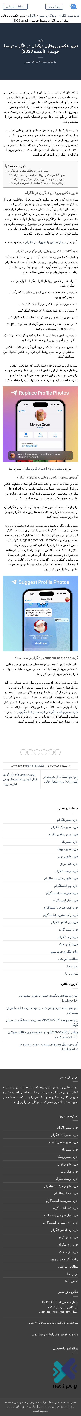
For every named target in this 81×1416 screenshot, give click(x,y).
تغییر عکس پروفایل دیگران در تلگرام (28, 170)
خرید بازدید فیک (68, 944)
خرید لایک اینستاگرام (65, 900)
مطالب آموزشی (68, 959)
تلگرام (40, 40)
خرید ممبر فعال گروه (32, 712)
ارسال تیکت (55, 1307)
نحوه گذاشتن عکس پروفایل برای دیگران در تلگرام (39, 175)
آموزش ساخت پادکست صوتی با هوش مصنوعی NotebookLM (48, 998)
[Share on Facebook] (51, 752)
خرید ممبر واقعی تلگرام (63, 834)
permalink (31, 765)
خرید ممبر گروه (68, 929)
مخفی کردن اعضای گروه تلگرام (43, 468)
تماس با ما (71, 973)
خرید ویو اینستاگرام (66, 886)
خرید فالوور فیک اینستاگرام (61, 878)
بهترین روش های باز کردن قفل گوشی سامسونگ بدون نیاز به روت (20, 779)
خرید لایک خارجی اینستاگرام (61, 907)
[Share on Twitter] (44, 752)
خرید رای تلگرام (68, 937)
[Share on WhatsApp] (57, 752)
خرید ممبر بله (69, 842)
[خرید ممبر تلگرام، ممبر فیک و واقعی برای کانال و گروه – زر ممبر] (73, 6)
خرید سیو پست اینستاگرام (62, 893)
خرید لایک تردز (69, 864)
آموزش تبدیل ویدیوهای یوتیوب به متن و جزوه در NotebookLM (48, 1046)
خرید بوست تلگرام (66, 871)
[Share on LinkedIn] (23, 752)
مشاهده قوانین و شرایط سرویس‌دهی (55, 1334)
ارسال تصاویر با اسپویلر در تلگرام (45, 242)
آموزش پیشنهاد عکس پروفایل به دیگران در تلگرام (39, 179)
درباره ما (72, 966)
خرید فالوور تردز (68, 856)
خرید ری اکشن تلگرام (64, 922)
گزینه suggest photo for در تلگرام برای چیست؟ (39, 183)
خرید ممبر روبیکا (67, 849)
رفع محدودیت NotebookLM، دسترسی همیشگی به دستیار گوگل (42, 1022)
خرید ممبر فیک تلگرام (64, 827)
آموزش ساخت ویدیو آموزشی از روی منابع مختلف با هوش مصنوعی (42, 1010)
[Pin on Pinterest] (30, 752)
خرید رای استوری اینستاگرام (60, 915)
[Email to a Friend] (37, 752)
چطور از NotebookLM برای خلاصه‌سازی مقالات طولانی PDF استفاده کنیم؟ (43, 1034)
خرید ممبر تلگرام (67, 820)
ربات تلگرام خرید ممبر (64, 951)
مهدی (27, 62)
